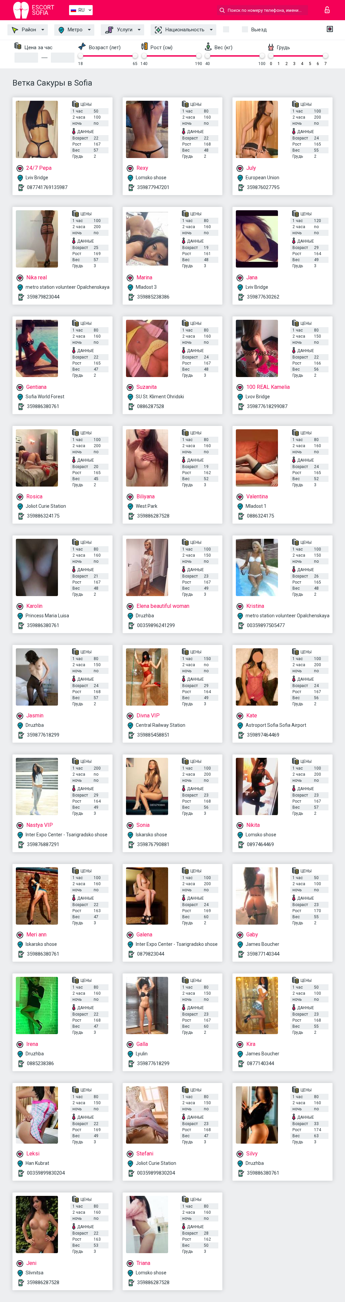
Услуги (124, 30)
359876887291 (43, 844)
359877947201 (153, 187)
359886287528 (153, 516)
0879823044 (150, 954)
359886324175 (43, 516)
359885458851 (153, 735)
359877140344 (263, 954)
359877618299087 (267, 406)
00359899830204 (46, 1173)
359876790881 (153, 844)
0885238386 (40, 1063)
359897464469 (263, 735)
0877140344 (260, 1063)
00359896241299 (156, 625)
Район (28, 30)
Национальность (184, 30)
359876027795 (263, 187)
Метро (74, 30)
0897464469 (260, 844)
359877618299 (43, 735)
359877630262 (263, 297)
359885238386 (153, 297)
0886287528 (150, 406)
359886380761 (43, 406)
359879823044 (43, 297)
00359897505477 (266, 625)
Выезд (259, 30)
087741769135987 (47, 187)
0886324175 (260, 516)
